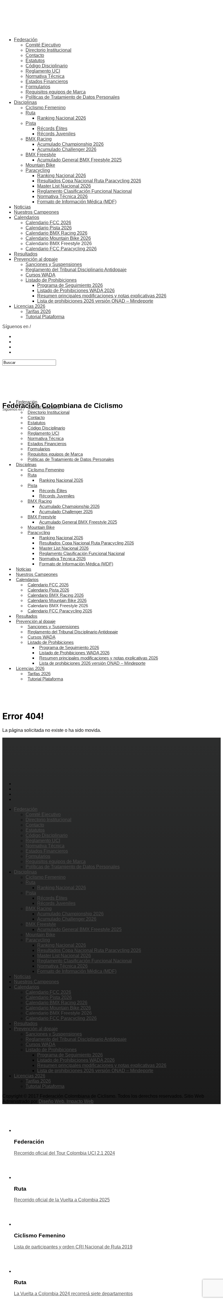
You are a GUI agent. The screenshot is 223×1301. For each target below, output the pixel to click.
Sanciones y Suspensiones (54, 264)
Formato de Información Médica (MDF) (76, 201)
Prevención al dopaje (36, 259)
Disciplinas (25, 102)
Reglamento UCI (43, 71)
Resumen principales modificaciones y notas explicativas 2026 (101, 295)
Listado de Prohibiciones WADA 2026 (76, 290)
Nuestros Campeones (36, 212)
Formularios (38, 86)
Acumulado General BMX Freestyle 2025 (79, 159)
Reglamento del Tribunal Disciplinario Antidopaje (76, 269)
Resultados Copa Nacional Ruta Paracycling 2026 (89, 180)
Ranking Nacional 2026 (61, 118)
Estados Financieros (47, 81)
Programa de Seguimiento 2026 (70, 285)
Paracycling (38, 170)
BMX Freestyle (41, 154)
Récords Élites (52, 128)
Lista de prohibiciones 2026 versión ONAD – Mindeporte (95, 301)
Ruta (30, 112)
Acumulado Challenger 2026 (66, 149)
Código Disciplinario (47, 65)
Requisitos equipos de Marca (56, 91)
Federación (25, 39)
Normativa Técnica (45, 76)
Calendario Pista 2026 (49, 227)
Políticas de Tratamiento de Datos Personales (73, 97)
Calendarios (26, 217)
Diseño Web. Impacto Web (66, 1101)
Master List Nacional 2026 (64, 186)
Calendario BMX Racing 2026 (56, 233)
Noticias (22, 206)
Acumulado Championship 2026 (70, 144)
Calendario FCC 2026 (48, 222)
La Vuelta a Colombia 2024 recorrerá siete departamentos (73, 1293)
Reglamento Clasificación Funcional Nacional (84, 191)
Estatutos (35, 60)
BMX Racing (39, 138)
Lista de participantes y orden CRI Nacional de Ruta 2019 (73, 1246)
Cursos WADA (40, 274)
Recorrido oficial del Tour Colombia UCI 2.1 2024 (64, 1153)
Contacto (35, 55)
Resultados (25, 253)
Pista (31, 123)
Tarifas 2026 (38, 311)
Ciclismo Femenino (46, 107)
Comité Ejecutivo (43, 44)
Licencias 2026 (29, 306)
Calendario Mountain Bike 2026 (58, 238)
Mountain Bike (40, 165)
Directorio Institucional (48, 50)
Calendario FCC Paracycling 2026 (61, 248)
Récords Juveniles (56, 133)
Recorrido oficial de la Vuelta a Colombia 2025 (62, 1199)
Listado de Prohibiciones (51, 280)
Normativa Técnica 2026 (62, 196)
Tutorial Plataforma (45, 316)
